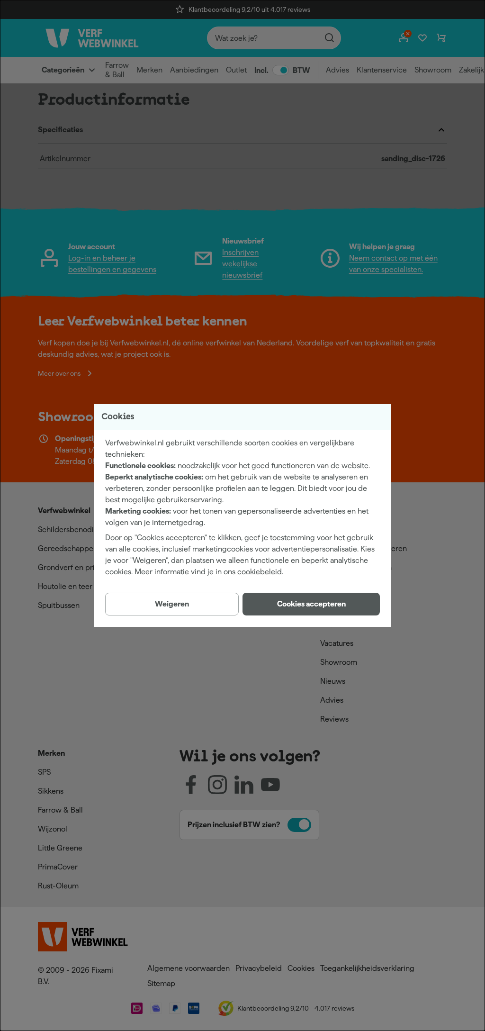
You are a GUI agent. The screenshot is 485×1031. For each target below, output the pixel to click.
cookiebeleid (259, 572)
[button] (311, 604)
